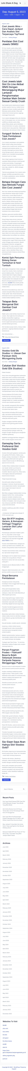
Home (6, 14)
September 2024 (7, 928)
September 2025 (7, 879)
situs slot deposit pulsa (12, 337)
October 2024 (7, 924)
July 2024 (5, 936)
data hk (5, 1047)
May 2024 (5, 944)
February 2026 (7, 859)
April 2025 (6, 900)
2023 (11, 14)
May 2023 (5, 993)
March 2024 (6, 952)
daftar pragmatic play (9, 1055)
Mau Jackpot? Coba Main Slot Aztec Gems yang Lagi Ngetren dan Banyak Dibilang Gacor (13, 826)
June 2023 (6, 989)
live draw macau (7, 1041)
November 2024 (7, 920)
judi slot (5, 1058)
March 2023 (6, 1001)
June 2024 (6, 940)
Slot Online (4, 37)
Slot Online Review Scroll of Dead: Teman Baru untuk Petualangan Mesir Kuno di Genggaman (13, 810)
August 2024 (6, 932)
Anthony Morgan (13, 37)
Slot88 (4, 1025)
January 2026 (7, 863)
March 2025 (6, 904)
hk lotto (5, 1034)
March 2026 (6, 855)
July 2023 (5, 985)
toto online (6, 1031)
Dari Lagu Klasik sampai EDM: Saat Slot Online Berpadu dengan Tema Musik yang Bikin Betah (14, 803)
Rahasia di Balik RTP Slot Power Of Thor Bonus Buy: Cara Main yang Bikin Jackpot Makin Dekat (14, 833)
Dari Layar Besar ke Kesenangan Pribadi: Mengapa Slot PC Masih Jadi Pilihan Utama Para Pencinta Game (13, 818)
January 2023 (7, 1009)
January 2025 (7, 912)
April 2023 (6, 997)
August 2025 (6, 883)
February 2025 (7, 908)
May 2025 (5, 896)
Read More (6, 340)
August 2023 (6, 981)
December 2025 (7, 867)
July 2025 (5, 887)
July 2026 (5, 847)
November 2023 (7, 969)
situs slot (5, 1028)
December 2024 (7, 916)
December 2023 (7, 965)
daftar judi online (10, 776)
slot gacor (5, 1038)
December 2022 (7, 1013)
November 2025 (7, 871)
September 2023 (7, 977)
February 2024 (7, 956)
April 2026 (6, 851)
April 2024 (6, 948)
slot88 (4, 1044)
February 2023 (7, 1005)
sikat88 (10, 282)
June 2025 (6, 891)
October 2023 (7, 973)
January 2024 (7, 961)
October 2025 (7, 875)
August (18, 14)
